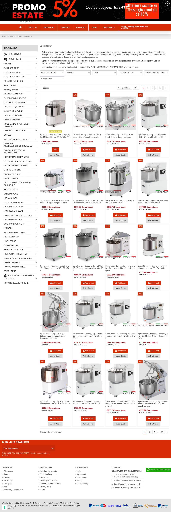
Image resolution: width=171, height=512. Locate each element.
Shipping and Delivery (48, 480)
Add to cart (89, 150)
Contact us (44, 477)
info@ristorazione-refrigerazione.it (127, 484)
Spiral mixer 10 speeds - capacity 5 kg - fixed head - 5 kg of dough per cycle (120, 268)
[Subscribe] (52, 448)
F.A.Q (42, 490)
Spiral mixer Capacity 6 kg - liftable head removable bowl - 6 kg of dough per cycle (152, 403)
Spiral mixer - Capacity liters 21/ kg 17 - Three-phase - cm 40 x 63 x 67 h (88, 268)
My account (81, 474)
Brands (6, 474)
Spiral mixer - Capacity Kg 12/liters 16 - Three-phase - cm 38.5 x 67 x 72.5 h (87, 336)
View (55, 150)
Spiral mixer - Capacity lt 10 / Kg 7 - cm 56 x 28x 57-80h (120, 201)
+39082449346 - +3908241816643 (127, 480)
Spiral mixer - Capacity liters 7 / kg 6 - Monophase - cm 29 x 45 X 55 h (88, 201)
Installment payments (48, 471)
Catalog (6, 477)
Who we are (8, 471)
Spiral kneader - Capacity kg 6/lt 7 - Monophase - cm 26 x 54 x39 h (153, 267)
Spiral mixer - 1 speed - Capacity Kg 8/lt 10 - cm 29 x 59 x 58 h (153, 201)
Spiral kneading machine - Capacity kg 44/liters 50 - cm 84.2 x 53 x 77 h (55, 136)
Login (79, 471)
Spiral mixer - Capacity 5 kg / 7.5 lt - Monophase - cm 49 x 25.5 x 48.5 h (55, 402)
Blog (5, 487)
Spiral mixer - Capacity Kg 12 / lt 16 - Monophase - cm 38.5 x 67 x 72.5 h (120, 336)
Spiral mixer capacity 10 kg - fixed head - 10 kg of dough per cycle (54, 201)
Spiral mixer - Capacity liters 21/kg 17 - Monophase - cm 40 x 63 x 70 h (54, 268)
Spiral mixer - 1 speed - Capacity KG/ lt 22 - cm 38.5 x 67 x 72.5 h (86, 402)
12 (160, 88)
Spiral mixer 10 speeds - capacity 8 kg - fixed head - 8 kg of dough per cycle (153, 336)
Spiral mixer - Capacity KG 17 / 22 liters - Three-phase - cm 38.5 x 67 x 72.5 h (120, 403)
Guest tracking (82, 484)
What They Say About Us (13, 490)
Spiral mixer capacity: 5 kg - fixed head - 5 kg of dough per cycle (87, 136)
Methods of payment (48, 474)
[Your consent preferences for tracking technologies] (4, 507)
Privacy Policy (45, 487)
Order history (82, 477)
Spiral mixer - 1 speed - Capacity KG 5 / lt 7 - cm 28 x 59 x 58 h (152, 136)
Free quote (8, 484)
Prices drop (8, 480)
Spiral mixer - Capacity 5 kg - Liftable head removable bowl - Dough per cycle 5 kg (53, 336)
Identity (79, 480)
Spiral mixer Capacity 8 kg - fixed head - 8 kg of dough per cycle (119, 136)
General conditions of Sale (50, 484)
